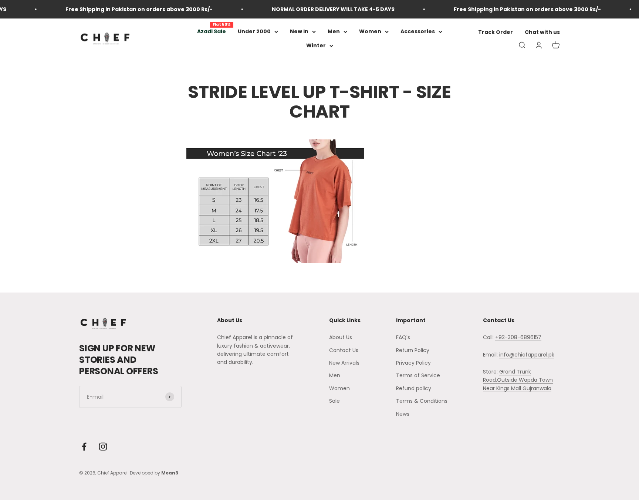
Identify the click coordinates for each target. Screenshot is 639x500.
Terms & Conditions (421, 401)
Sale (334, 401)
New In (299, 31)
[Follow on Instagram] (103, 447)
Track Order (495, 32)
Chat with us (542, 32)
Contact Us (343, 350)
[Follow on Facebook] (84, 447)
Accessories (417, 31)
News (402, 414)
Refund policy (413, 388)
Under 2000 (254, 31)
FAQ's (403, 337)
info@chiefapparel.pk (526, 354)
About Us (340, 337)
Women (370, 31)
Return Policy (412, 350)
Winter (316, 46)
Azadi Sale (211, 31)
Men (334, 31)
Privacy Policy (413, 362)
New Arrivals (344, 362)
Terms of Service (418, 375)
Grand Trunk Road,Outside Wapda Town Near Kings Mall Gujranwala (518, 380)
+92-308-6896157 (518, 337)
